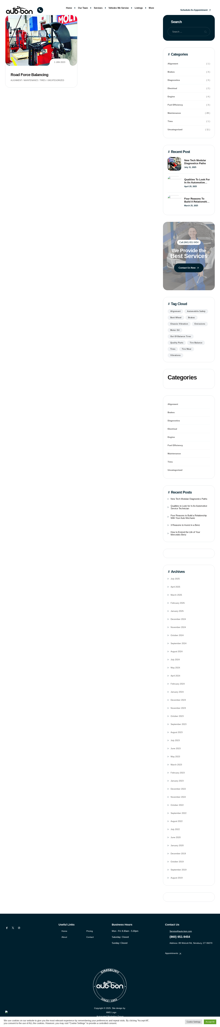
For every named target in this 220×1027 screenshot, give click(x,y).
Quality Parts (176, 343)
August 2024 (177, 651)
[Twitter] (13, 927)
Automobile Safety (196, 311)
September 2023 (178, 724)
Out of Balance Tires (180, 336)
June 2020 (176, 837)
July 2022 (175, 829)
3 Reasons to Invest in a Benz (185, 525)
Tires (43, 80)
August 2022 (177, 821)
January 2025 (177, 611)
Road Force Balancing (29, 74)
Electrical (172, 88)
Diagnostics (174, 80)
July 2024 (175, 659)
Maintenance (31, 80)
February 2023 (178, 772)
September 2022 (178, 813)
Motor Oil (175, 330)
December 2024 (178, 619)
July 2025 (175, 578)
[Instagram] (19, 927)
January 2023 (177, 781)
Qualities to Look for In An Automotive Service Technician (197, 181)
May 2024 (175, 667)
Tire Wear (186, 349)
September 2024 (178, 643)
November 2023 (178, 708)
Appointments (171, 953)
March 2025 (176, 595)
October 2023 (177, 716)
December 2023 (178, 700)
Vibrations (175, 355)
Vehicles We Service (119, 8)
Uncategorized (55, 80)
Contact (90, 937)
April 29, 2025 (190, 186)
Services (98, 8)
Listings (139, 8)
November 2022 (178, 797)
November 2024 (178, 627)
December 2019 (178, 853)
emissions (200, 324)
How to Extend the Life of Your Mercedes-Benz (185, 533)
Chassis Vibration (179, 324)
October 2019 (177, 861)
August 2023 (177, 732)
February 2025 (178, 603)
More (151, 8)
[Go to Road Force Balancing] (41, 40)
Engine (171, 96)
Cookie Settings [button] (194, 1022)
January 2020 (177, 845)
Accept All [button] (210, 1022)
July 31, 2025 (190, 167)
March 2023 (176, 764)
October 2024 (177, 635)
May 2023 (175, 756)
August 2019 (177, 878)
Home (69, 8)
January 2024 (177, 692)
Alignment (16, 80)
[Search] (205, 32)
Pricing (89, 931)
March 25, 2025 (191, 205)
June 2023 (176, 748)
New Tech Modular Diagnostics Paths (195, 162)
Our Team (83, 8)
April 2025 (175, 587)
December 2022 (178, 789)
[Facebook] (6, 927)
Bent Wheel (176, 317)
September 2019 (178, 869)
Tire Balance (196, 343)
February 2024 (178, 684)
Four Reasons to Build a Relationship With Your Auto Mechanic (196, 200)
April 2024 (175, 675)
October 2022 (177, 805)
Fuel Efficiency (175, 105)
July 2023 (175, 740)
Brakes (171, 72)
